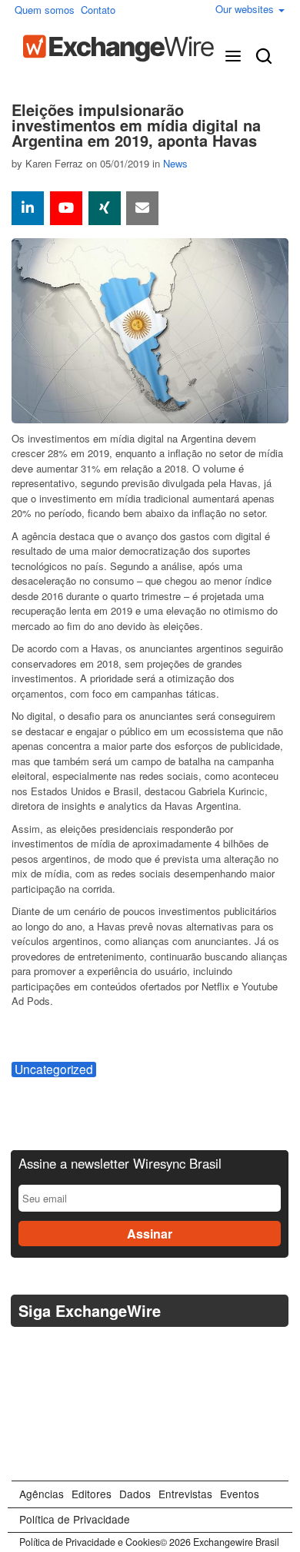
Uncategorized (54, 1069)
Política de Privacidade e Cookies (89, 1542)
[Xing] (104, 208)
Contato (98, 9)
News (175, 163)
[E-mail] (142, 208)
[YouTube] (66, 208)
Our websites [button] (246, 9)
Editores (92, 1493)
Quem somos (45, 9)
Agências (41, 1493)
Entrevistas (185, 1493)
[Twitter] (26, 1349)
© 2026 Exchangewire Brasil (219, 1542)
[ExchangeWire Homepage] (118, 48)
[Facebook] (63, 1349)
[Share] (28, 208)
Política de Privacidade (74, 1519)
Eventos (239, 1493)
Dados (135, 1493)
